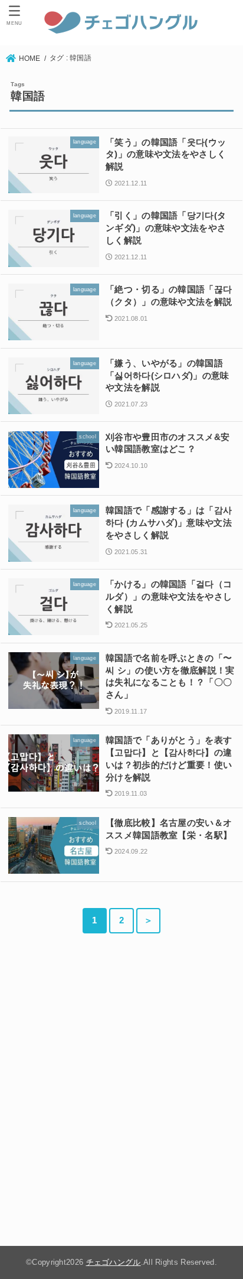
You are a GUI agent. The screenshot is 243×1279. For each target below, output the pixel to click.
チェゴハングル (113, 1262)
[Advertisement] (121, 1092)
